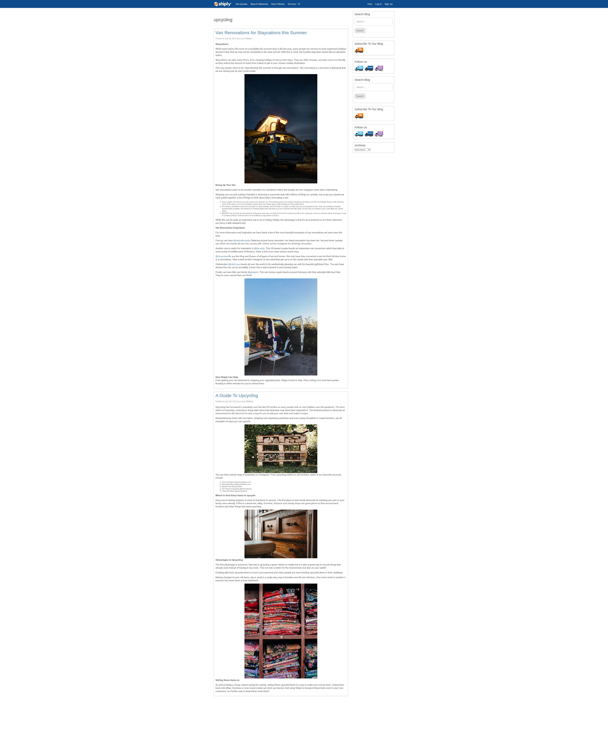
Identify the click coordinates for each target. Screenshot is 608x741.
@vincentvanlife (223, 256)
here (319, 380)
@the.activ (259, 248)
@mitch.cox (234, 264)
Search (360, 30)
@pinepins (253, 272)
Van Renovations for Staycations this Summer (261, 32)
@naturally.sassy (241, 240)
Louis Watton (245, 38)
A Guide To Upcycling (236, 395)
